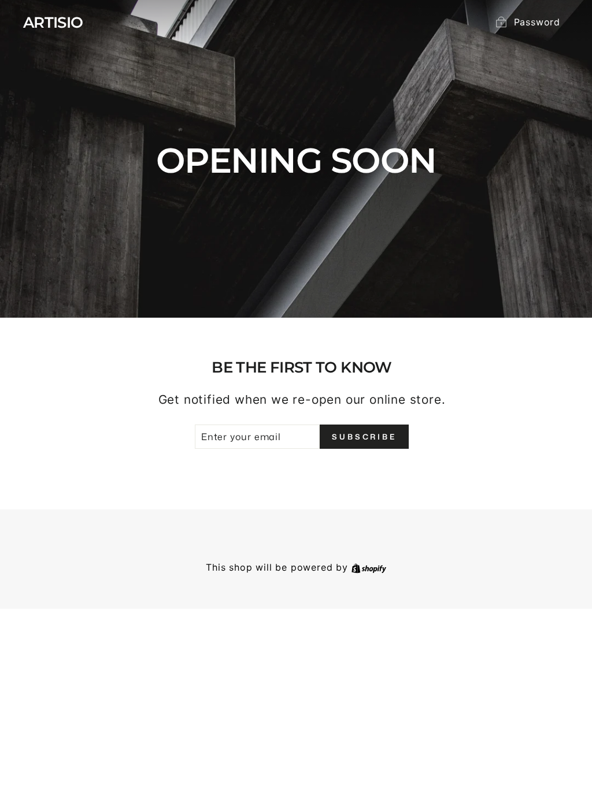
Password (537, 22)
